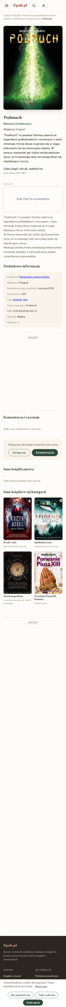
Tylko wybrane (46, 995)
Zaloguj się (19, 452)
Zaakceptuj (33, 1002)
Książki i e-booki (12, 976)
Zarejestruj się (45, 452)
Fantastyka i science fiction (26, 18)
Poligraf (20, 129)
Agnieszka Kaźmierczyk (15, 546)
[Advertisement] (33, 375)
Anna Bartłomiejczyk (14, 600)
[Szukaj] (34, 5)
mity (25, 299)
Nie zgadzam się (20, 995)
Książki (16, 15)
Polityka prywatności (46, 976)
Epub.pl (20, 6)
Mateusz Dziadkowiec (18, 123)
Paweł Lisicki (40, 603)
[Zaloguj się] (43, 5)
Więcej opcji (41, 986)
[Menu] (7, 5)
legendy (17, 299)
